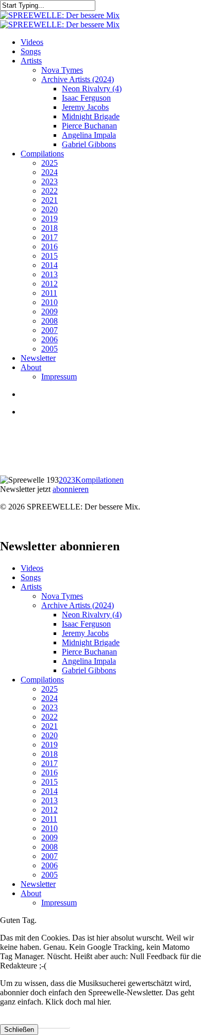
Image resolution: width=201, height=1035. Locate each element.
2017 (49, 763)
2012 (49, 809)
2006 (49, 865)
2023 (67, 479)
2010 (49, 828)
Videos (32, 568)
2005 (49, 874)
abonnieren (71, 489)
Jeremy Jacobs (85, 633)
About (31, 893)
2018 (49, 754)
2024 (49, 698)
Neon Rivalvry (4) (92, 614)
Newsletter (38, 884)
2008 (49, 846)
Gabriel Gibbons (89, 670)
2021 (49, 726)
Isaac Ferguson (86, 623)
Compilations (42, 679)
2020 (49, 735)
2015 (49, 781)
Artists (31, 586)
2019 (49, 744)
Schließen (19, 1029)
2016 (49, 772)
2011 (49, 819)
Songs (31, 577)
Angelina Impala (89, 661)
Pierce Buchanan (89, 651)
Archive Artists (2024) (77, 605)
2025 (49, 688)
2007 (49, 856)
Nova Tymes (62, 596)
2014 (49, 791)
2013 (49, 800)
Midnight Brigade (91, 642)
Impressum (59, 902)
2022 (49, 716)
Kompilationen (99, 479)
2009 (49, 837)
